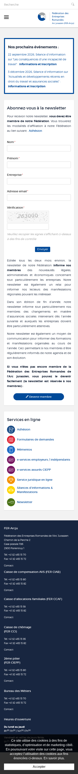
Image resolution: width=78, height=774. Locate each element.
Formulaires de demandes (35, 439)
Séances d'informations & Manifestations (35, 490)
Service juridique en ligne (34, 480)
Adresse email (17, 191)
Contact (8, 565)
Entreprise (15, 175)
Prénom (13, 158)
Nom (11, 142)
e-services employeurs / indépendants (43, 459)
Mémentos (24, 449)
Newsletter (24, 502)
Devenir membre (40, 396)
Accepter (39, 766)
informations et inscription (38, 64)
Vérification (15, 207)
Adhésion (35, 131)
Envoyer (42, 249)
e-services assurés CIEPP (34, 469)
